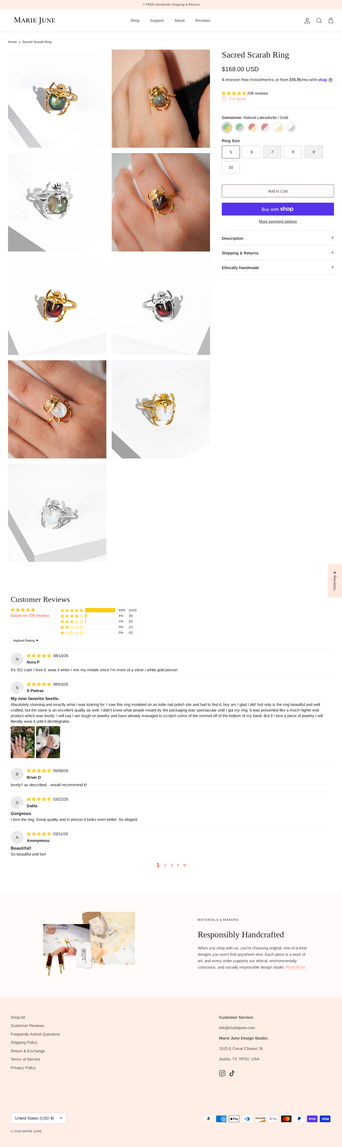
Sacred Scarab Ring (37, 42)
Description (232, 238)
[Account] (306, 21)
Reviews (203, 20)
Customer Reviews (27, 1025)
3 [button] (171, 865)
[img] (39, 655)
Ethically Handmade (240, 267)
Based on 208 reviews (30, 615)
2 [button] (165, 865)
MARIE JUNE (32, 1131)
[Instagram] (222, 1073)
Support (157, 20)
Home (12, 42)
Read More (295, 967)
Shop (134, 20)
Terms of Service (25, 1059)
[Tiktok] (232, 1073)
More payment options (278, 221)
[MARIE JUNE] (34, 21)
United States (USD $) (34, 1118)
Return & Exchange (28, 1051)
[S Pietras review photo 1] (23, 742)
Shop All (18, 1017)
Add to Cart (278, 191)
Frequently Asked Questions (35, 1034)
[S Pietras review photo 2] (48, 742)
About (179, 20)
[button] (234, 93)
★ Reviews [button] (335, 580)
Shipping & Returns (240, 253)
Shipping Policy (24, 1042)
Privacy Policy (23, 1067)
